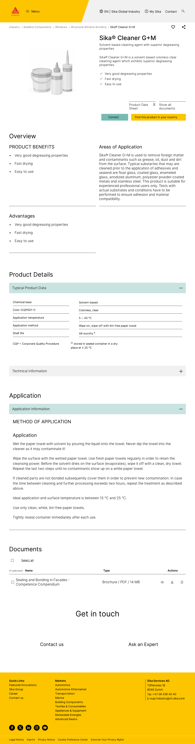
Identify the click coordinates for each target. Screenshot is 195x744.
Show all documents (167, 106)
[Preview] (162, 582)
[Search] (183, 11)
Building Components (38, 27)
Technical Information (29, 371)
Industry (15, 27)
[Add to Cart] (181, 582)
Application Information (31, 409)
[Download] (172, 582)
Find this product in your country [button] (156, 117)
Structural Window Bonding (89, 27)
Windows (61, 27)
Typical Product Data (29, 288)
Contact (113, 117)
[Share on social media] (183, 27)
